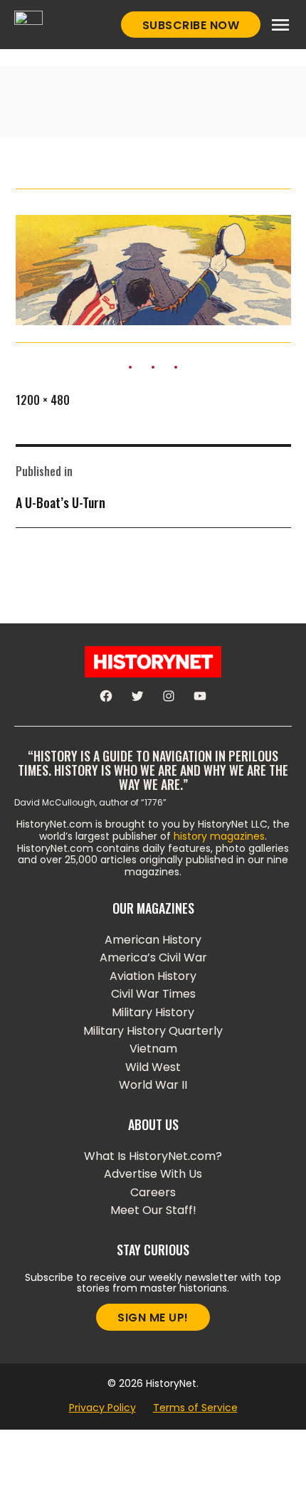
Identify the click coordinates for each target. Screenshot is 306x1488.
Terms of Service (195, 1407)
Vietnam (153, 1048)
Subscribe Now (191, 25)
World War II (153, 1085)
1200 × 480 (43, 399)
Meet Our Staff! (153, 1210)
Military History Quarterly (153, 1031)
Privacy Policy (102, 1407)
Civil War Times (153, 994)
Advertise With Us (153, 1174)
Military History (153, 1012)
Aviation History (153, 976)
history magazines (219, 836)
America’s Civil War (153, 957)
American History (153, 940)
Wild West (153, 1067)
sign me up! (153, 1317)
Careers (153, 1192)
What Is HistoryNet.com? (153, 1156)
